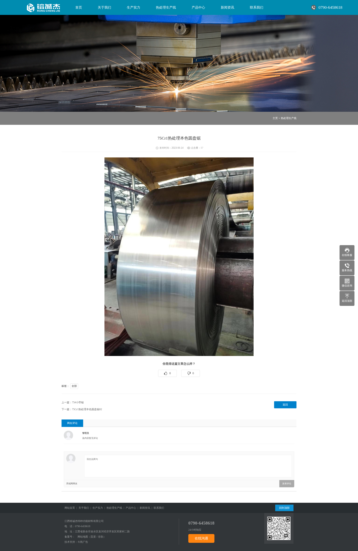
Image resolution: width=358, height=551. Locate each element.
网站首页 (70, 507)
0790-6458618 (82, 526)
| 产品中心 (129, 507)
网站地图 (83, 536)
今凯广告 (83, 542)
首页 (78, 7)
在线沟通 (201, 538)
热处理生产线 (166, 7)
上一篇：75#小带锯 (73, 402)
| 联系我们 (157, 507)
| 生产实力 (96, 507)
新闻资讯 (227, 7)
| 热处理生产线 (112, 507)
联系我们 (256, 7)
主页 (275, 118)
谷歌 (100, 536)
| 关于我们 (82, 507)
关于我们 (104, 7)
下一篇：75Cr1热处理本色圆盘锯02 (82, 409)
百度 (93, 536)
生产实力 (133, 7)
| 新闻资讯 (143, 507)
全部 (74, 386)
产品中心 (198, 7)
